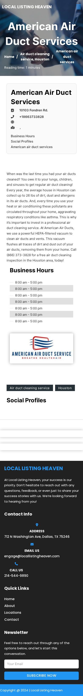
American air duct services (32, 147)
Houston (42, 59)
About (9, 605)
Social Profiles (22, 141)
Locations (12, 612)
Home (9, 57)
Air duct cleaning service (30, 388)
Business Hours (23, 136)
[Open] (78, 7)
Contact (11, 619)
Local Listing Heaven (27, 7)
